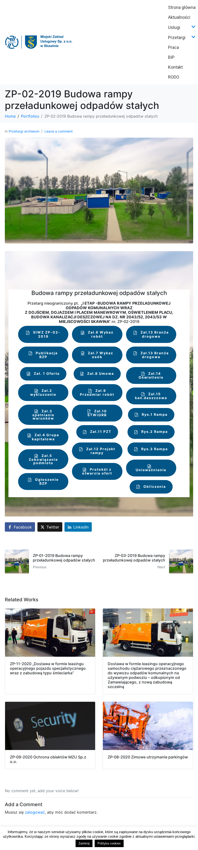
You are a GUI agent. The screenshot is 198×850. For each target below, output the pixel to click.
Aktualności (179, 17)
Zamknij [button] (84, 843)
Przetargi (176, 37)
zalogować (35, 812)
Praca (173, 47)
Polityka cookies (109, 843)
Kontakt (175, 67)
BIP (171, 57)
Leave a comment (58, 131)
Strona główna (182, 7)
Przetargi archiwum (24, 131)
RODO (173, 77)
